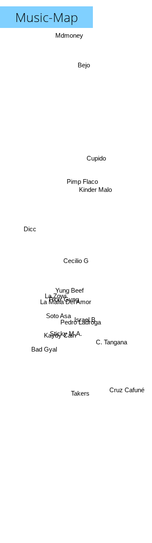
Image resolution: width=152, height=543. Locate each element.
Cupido (98, 164)
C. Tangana (111, 342)
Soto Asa (58, 316)
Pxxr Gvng (64, 300)
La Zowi (55, 292)
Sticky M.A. (66, 331)
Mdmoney (71, 35)
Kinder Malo (95, 190)
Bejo (84, 64)
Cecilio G (76, 260)
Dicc (29, 230)
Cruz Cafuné (129, 373)
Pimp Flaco (82, 182)
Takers (78, 400)
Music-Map (46, 17)
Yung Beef (69, 290)
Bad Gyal (44, 349)
